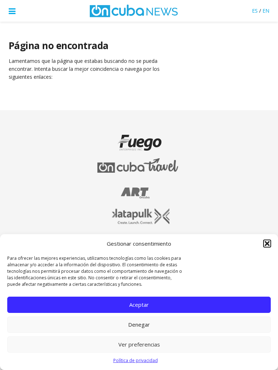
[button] (267, 243)
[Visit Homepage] (134, 11)
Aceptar (139, 304)
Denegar (139, 324)
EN (265, 10)
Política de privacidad (135, 360)
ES (255, 10)
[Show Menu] (12, 11)
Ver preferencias (139, 344)
